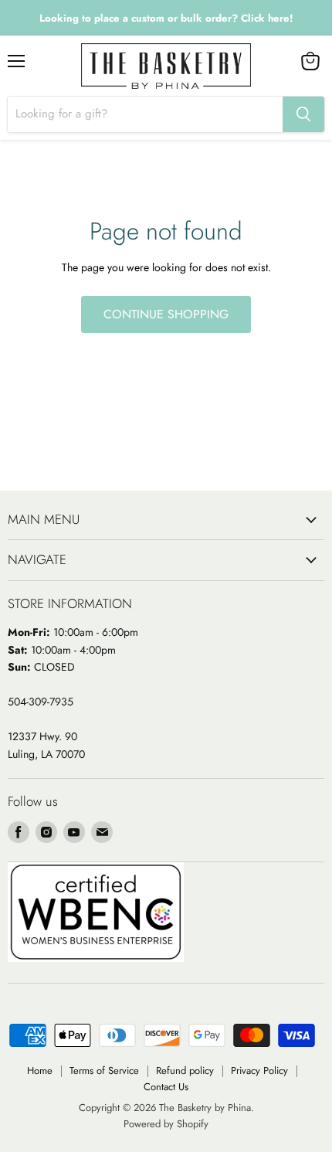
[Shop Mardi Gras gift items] (166, 18)
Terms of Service (104, 1070)
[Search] (303, 114)
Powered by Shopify (166, 1123)
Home (40, 1070)
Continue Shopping (166, 314)
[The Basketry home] (166, 66)
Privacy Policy (259, 1070)
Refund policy (185, 1070)
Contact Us (166, 1086)
